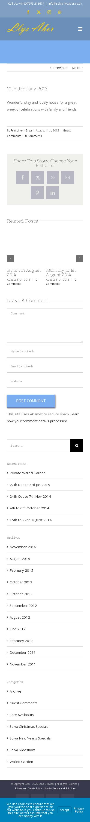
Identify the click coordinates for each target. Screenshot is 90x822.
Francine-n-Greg (21, 130)
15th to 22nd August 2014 (31, 519)
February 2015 (21, 570)
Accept (64, 810)
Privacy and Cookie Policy (28, 788)
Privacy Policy (79, 809)
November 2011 (23, 664)
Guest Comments (24, 703)
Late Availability (22, 714)
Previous (60, 67)
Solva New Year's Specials (30, 738)
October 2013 (21, 582)
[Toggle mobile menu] (80, 29)
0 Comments (33, 136)
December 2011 (23, 652)
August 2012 (20, 617)
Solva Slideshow (22, 750)
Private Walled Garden (27, 473)
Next (76, 67)
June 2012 (18, 629)
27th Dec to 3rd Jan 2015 (47, 272)
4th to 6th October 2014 (29, 508)
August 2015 (20, 558)
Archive (15, 691)
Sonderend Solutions (64, 788)
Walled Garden (21, 761)
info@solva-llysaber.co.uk (65, 4)
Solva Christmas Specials (29, 726)
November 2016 (23, 547)
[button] (10, 258)
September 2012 (23, 605)
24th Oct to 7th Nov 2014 (30, 496)
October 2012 (21, 593)
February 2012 (21, 640)
